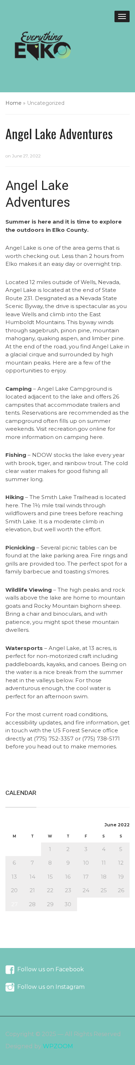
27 (14, 904)
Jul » (31, 915)
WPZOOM (58, 1046)
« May (13, 915)
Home (13, 103)
